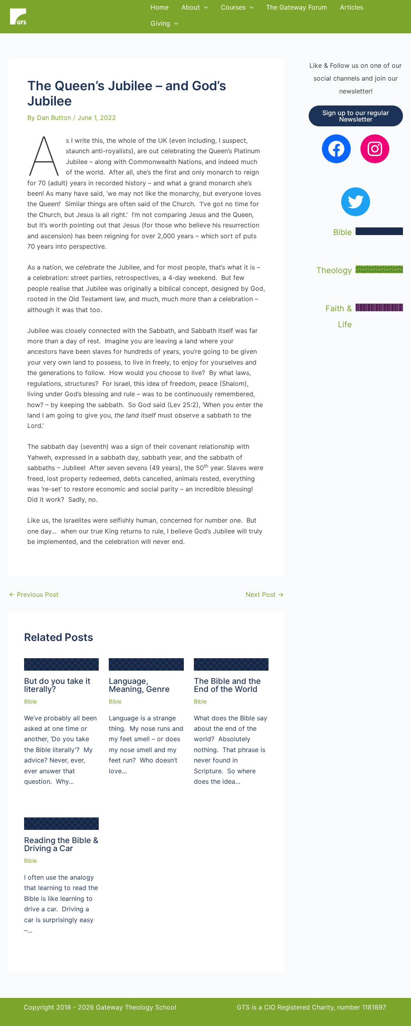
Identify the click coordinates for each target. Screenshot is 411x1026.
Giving (160, 23)
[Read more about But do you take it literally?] (61, 664)
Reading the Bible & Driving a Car (61, 844)
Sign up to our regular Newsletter (355, 116)
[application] (174, 23)
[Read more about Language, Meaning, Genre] (146, 664)
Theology (334, 270)
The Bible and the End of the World (227, 685)
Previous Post (34, 594)
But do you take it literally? (57, 685)
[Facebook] (336, 148)
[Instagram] (374, 148)
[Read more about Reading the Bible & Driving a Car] (61, 823)
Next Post (265, 594)
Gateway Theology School (85, 16)
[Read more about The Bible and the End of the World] (231, 664)
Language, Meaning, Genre (139, 685)
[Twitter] (355, 201)
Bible (30, 701)
